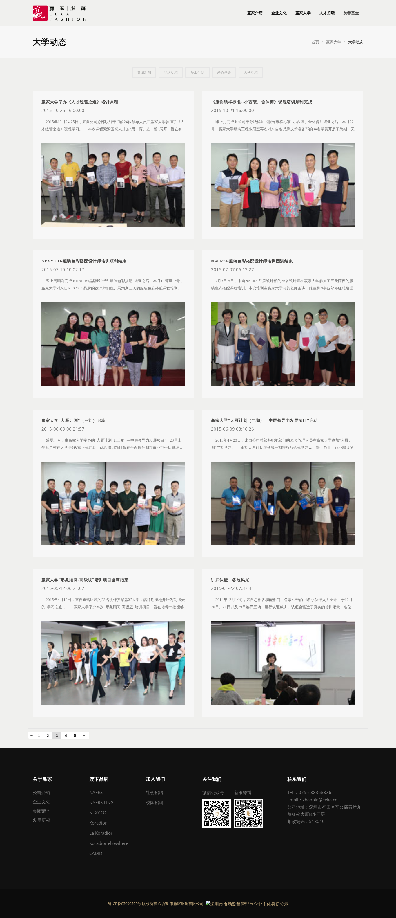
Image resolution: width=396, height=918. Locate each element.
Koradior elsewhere (108, 843)
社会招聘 (154, 792)
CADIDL (97, 853)
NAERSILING (101, 802)
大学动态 (251, 73)
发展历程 (41, 820)
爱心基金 (224, 73)
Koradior (98, 823)
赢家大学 (303, 13)
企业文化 (279, 13)
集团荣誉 (41, 811)
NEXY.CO (97, 813)
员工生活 (197, 73)
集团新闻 (144, 73)
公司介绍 (41, 792)
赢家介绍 (255, 13)
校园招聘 (154, 802)
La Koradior (100, 833)
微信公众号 (213, 792)
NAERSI (96, 792)
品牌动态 (171, 73)
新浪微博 (243, 792)
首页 (315, 41)
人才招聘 (327, 13)
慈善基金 (351, 13)
